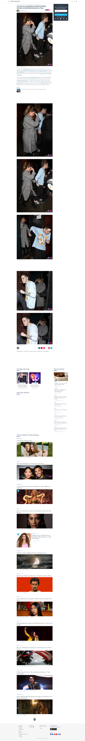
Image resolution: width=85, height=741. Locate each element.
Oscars (18, 461)
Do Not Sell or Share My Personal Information (23, 735)
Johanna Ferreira (21, 690)
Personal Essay (19, 438)
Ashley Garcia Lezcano (21, 617)
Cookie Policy (20, 736)
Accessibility (20, 728)
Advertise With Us (21, 729)
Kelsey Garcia (20, 480)
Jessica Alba (19, 694)
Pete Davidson (26, 351)
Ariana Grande (46, 351)
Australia (41, 728)
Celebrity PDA (39, 351)
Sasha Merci (20, 529)
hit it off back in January (32, 77)
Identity (18, 508)
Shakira (33, 533)
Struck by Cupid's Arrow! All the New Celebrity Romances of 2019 (33, 89)
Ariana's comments (44, 81)
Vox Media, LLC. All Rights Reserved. (44, 738)
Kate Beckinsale (26, 69)
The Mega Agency (23, 157)
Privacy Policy (63, 12)
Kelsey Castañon (20, 457)
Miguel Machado (20, 666)
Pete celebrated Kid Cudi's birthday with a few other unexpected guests (33, 70)
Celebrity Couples (33, 351)
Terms (60, 12)
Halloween (19, 484)
